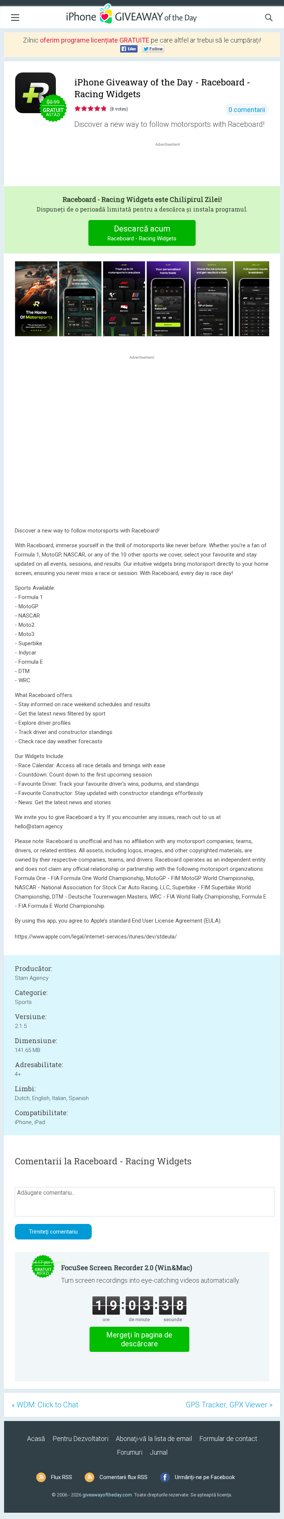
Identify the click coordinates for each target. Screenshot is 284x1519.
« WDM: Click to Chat (44, 1404)
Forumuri (129, 1452)
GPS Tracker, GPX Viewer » (229, 1404)
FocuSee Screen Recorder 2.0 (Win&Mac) (126, 1267)
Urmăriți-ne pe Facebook (205, 1477)
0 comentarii (247, 110)
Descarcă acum (142, 233)
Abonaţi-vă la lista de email (154, 1438)
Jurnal (159, 1452)
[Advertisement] (171, 165)
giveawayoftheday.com (107, 1495)
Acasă (36, 1438)
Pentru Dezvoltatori (80, 1438)
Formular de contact (228, 1438)
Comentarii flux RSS (123, 1477)
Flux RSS (61, 1477)
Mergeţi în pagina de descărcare (139, 1339)
